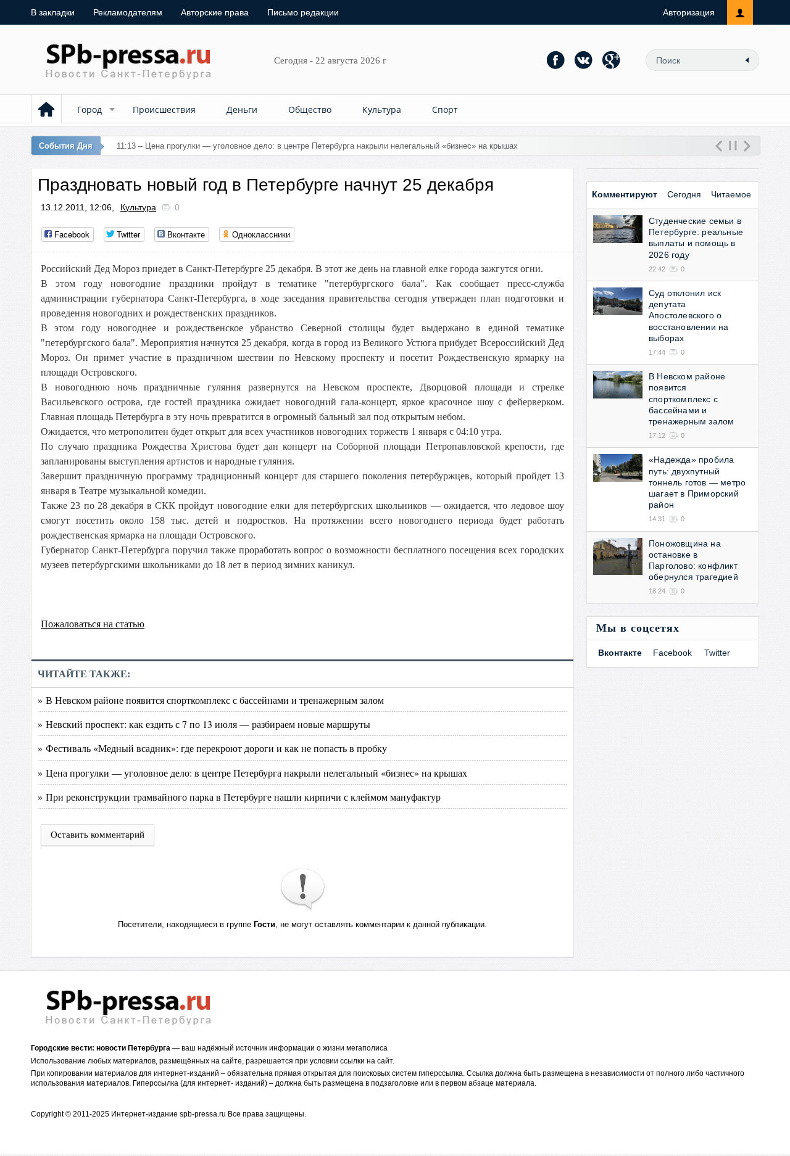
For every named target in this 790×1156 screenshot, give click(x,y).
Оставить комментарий (97, 835)
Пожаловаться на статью (92, 624)
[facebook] (556, 60)
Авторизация (689, 12)
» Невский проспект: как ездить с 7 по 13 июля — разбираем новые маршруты (204, 723)
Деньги (242, 109)
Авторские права (215, 12)
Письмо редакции (303, 12)
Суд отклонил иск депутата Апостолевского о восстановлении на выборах (688, 315)
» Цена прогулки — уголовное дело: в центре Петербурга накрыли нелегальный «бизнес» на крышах (252, 772)
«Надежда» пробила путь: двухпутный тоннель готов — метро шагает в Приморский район (697, 482)
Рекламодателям (127, 12)
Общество (309, 109)
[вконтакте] (584, 60)
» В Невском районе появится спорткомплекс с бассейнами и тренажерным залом (211, 699)
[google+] (611, 60)
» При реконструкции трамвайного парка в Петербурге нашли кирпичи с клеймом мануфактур (239, 796)
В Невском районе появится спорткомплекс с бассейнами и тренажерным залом (691, 398)
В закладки (53, 12)
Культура (381, 109)
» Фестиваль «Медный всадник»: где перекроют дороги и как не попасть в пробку (212, 747)
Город (89, 109)
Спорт (445, 109)
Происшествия (164, 109)
